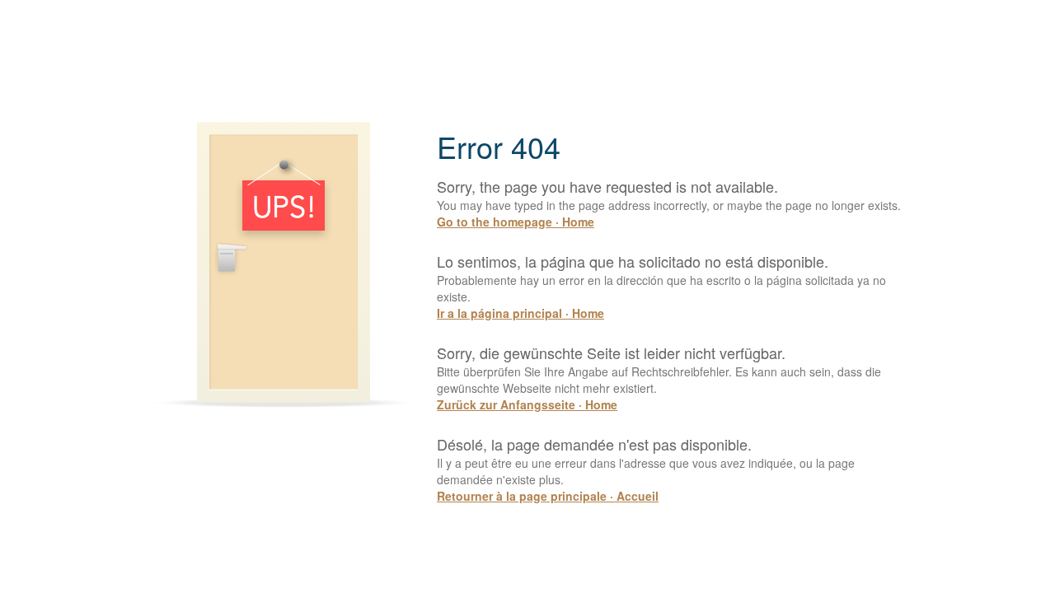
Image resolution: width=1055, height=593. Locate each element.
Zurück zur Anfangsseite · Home (527, 404)
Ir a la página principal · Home (520, 313)
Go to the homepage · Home (515, 221)
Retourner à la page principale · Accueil (548, 496)
